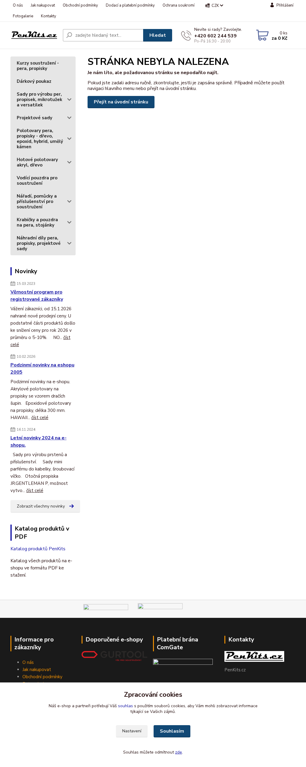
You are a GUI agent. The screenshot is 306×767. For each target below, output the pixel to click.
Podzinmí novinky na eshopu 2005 (42, 368)
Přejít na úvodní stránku (121, 102)
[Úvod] (34, 35)
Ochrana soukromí (179, 5)
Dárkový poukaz (34, 81)
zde (178, 752)
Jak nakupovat (43, 5)
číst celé (39, 418)
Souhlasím (172, 731)
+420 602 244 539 (215, 36)
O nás (18, 5)
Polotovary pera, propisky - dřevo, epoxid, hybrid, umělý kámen (40, 139)
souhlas (125, 706)
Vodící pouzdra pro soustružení (37, 180)
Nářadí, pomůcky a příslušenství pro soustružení (37, 201)
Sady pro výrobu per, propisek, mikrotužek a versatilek (39, 99)
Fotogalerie (23, 16)
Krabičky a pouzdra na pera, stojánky (37, 222)
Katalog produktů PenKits (37, 549)
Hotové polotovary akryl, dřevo (37, 162)
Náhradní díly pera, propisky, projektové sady (39, 243)
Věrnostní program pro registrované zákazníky (36, 295)
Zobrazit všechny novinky (41, 506)
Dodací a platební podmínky (130, 5)
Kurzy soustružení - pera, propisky (38, 65)
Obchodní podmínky (80, 5)
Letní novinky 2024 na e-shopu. (38, 441)
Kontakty (48, 16)
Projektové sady (34, 118)
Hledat (157, 35)
